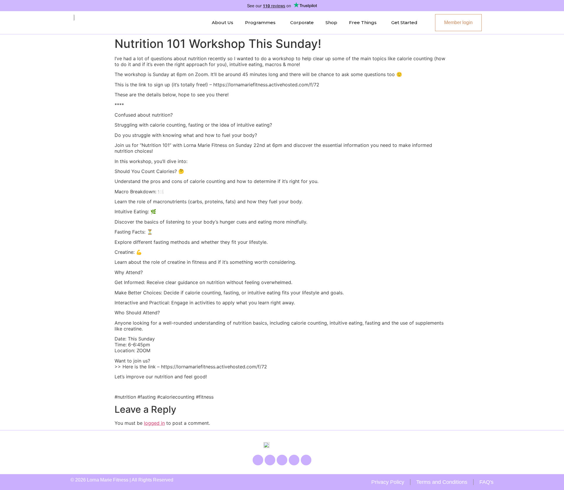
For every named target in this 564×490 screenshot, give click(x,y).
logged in (154, 423)
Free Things (363, 22)
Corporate (302, 22)
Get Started (404, 22)
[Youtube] (282, 460)
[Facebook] (258, 460)
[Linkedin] (306, 460)
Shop (331, 22)
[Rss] (294, 460)
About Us (222, 22)
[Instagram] (270, 460)
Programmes (260, 22)
